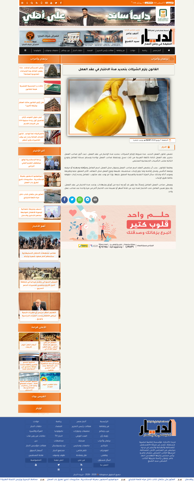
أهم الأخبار (39, 226)
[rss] (37, 3)
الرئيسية (104, 422)
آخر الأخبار (39, 151)
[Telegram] (87, 199)
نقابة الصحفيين (36, 455)
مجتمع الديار (58, 451)
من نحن (81, 460)
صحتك (81, 441)
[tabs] (22, 3)
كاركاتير (104, 446)
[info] (27, 3)
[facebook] (61, 3)
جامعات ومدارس (81, 446)
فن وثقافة (121, 51)
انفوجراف (104, 451)
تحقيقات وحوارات (51, 51)
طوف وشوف (58, 455)
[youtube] (51, 3)
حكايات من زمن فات (36, 436)
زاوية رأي (104, 436)
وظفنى (104, 455)
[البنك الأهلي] (97, 16)
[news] (46, 3)
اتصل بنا (104, 465)
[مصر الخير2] (118, 227)
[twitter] (56, 3)
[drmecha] (97, 54)
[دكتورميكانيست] (71, 39)
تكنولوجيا (37, 51)
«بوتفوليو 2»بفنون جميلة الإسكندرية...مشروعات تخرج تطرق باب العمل (99, 480)
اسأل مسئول (104, 460)
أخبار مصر (157, 51)
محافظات (58, 441)
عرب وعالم (65, 51)
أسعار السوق (36, 451)
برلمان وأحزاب (159, 59)
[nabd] (41, 3)
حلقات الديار (77, 51)
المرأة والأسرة (35, 431)
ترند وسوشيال (58, 446)
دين (35, 441)
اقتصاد (89, 51)
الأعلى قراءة (39, 327)
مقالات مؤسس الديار (36, 446)
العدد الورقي (81, 436)
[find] (32, 3)
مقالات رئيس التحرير (105, 51)
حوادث (132, 51)
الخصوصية (36, 460)
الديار (164, 147)
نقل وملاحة (81, 455)
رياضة (144, 51)
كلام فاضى (81, 451)
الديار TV (58, 436)
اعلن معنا (58, 460)
